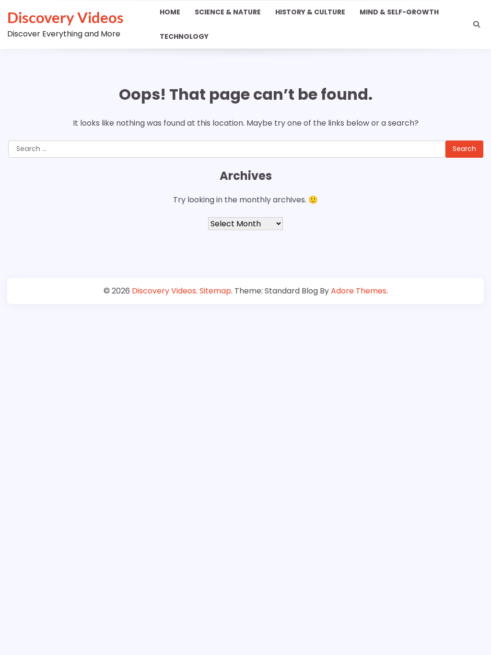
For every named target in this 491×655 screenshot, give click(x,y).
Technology (184, 36)
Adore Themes (358, 290)
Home (170, 12)
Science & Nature (228, 12)
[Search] (476, 24)
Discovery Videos (65, 17)
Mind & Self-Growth (399, 12)
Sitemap (215, 290)
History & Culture (310, 12)
